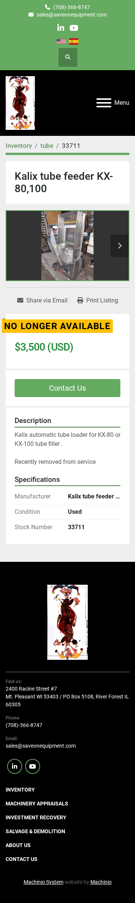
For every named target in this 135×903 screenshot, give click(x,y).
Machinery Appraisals (37, 804)
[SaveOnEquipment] (67, 622)
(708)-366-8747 (71, 7)
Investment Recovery (36, 817)
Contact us (22, 859)
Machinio (101, 882)
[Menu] (103, 102)
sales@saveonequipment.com (72, 15)
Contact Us (67, 388)
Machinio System (43, 882)
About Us (18, 845)
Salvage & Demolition (35, 831)
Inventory (20, 790)
